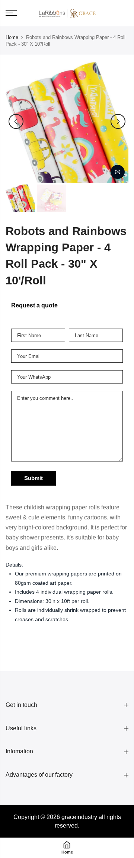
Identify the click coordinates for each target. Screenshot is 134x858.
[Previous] (16, 121)
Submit (33, 478)
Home (12, 37)
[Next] (118, 121)
